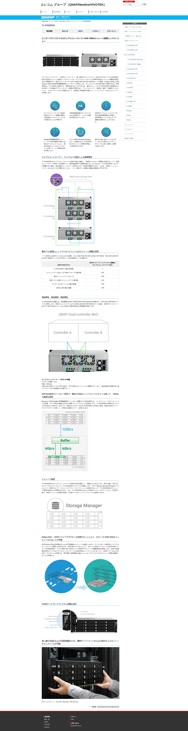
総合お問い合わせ (76, 726)
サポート (81, 12)
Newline (46, 727)
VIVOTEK (47, 724)
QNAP (56, 21)
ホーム (44, 12)
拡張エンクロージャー (73, 21)
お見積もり (96, 31)
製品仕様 (65, 31)
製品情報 (57, 12)
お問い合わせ (129, 1)
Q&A (72, 719)
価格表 (80, 31)
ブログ (68, 12)
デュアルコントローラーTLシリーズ (108, 707)
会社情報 (105, 12)
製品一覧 (47, 719)
